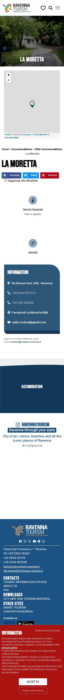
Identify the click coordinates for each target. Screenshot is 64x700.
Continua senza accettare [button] (47, 630)
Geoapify (27, 134)
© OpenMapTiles (40, 134)
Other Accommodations (48, 149)
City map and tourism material (27, 598)
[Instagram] (25, 541)
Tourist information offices (25, 582)
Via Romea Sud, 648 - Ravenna (32, 283)
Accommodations (22, 149)
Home (5, 149)
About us (10, 586)
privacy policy (9, 647)
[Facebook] (20, 541)
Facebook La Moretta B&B (30, 312)
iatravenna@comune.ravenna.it (23, 571)
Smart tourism (14, 607)
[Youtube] (34, 541)
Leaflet (8, 134)
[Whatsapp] (43, 541)
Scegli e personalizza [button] (33, 690)
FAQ (6, 590)
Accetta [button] (33, 681)
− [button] (9, 80)
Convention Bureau (18, 611)
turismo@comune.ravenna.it (25, 342)
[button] (50, 8)
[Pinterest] (39, 541)
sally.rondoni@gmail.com (29, 322)
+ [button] (9, 75)
